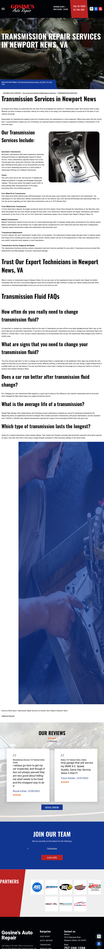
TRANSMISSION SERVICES (67, 93)
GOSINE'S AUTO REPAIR (12, 93)
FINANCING (45, 945)
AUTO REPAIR (46, 940)
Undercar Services (8, 716)
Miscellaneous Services (21, 760)
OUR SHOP (45, 936)
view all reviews (52, 807)
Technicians (52, 848)
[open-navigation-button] (3, 9)
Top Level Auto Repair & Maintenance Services (39, 93)
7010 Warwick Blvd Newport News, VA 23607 (31, 82)
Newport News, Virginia (78, 760)
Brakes (63, 760)
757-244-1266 (78, 9)
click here (52, 857)
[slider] (52, 738)
